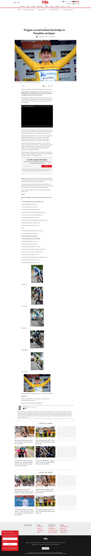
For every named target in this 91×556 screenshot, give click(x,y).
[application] (37, 116)
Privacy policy (55, 542)
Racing (28, 6)
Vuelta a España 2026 (41, 9)
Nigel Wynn (41, 36)
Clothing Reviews (63, 532)
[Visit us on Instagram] (72, 1)
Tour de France (40, 526)
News (23, 6)
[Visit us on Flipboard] (78, 1)
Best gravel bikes (51, 528)
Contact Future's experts (35, 542)
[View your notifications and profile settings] (19, 3)
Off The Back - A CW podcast (54, 9)
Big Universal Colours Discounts (29, 9)
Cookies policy (62, 542)
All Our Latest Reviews (64, 526)
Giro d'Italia (39, 528)
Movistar (34, 225)
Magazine (57, 6)
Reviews (33, 6)
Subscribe (73, 3)
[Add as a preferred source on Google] (45, 548)
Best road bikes (51, 526)
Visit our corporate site (59, 552)
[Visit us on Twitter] (73, 1)
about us (28, 542)
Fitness (46, 6)
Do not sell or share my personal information (49, 544)
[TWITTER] (24, 408)
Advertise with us (35, 544)
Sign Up (10, 544)
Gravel (51, 6)
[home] (20, 6)
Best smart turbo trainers (53, 530)
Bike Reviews (62, 528)
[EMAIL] (25, 408)
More (68, 6)
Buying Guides (40, 6)
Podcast (63, 6)
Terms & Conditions (9, 548)
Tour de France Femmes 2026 (68, 9)
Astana (38, 100)
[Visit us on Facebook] (75, 1)
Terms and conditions (46, 542)
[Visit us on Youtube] (76, 1)
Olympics (38, 532)
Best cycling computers (52, 532)
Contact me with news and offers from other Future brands (10, 541)
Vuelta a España (40, 530)
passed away (65, 414)
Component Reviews (64, 530)
